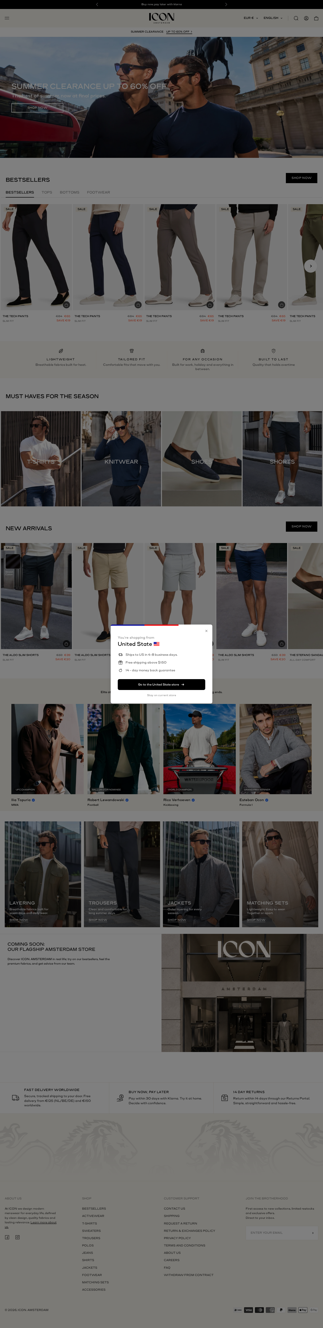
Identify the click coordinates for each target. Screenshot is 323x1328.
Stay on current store (161, 695)
